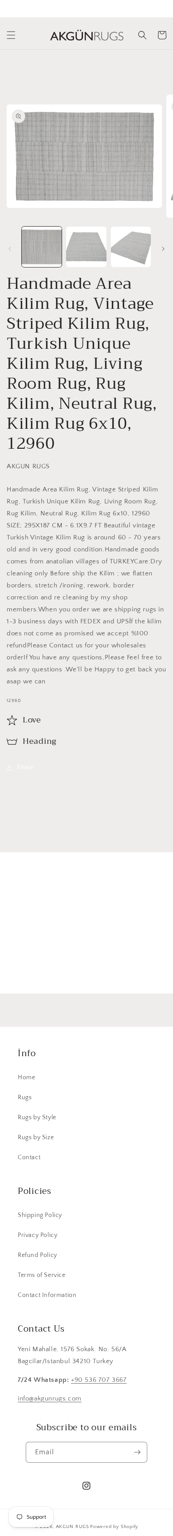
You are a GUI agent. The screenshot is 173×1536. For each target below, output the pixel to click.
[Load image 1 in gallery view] (42, 247)
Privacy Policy (37, 1235)
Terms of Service (42, 1275)
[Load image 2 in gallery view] (86, 247)
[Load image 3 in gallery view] (131, 247)
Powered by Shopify (114, 1526)
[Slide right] (163, 249)
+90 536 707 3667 (99, 1380)
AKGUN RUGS (72, 1526)
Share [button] (25, 767)
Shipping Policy (40, 1215)
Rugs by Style (37, 1117)
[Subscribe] (145, 965)
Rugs (24, 1097)
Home (26, 1077)
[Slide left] (10, 249)
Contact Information (47, 1295)
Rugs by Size (36, 1137)
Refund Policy (37, 1255)
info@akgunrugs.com (50, 1398)
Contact (29, 1157)
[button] (11, 35)
